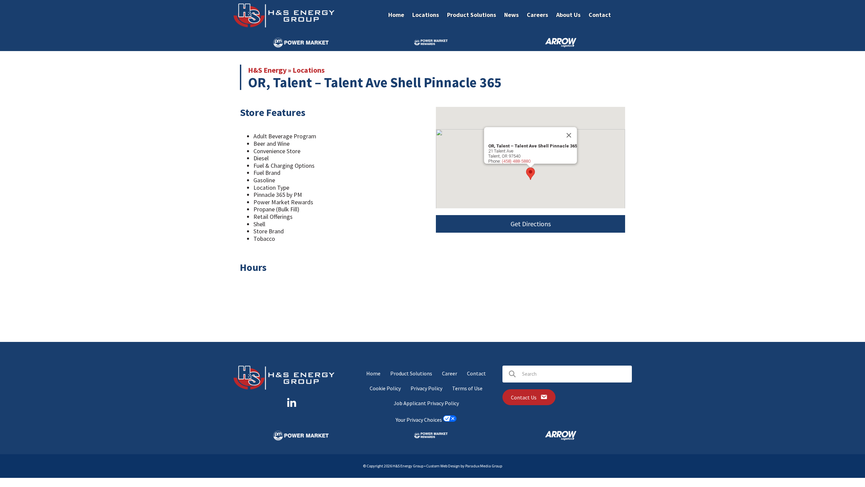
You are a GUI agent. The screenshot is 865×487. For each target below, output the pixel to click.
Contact (476, 373)
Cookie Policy (385, 388)
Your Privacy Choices (419, 419)
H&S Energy (267, 70)
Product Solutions (411, 373)
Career (449, 373)
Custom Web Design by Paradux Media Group (464, 465)
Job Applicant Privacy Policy (426, 403)
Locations (309, 70)
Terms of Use (467, 388)
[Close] (569, 135)
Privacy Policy (426, 388)
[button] (530, 173)
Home (373, 373)
